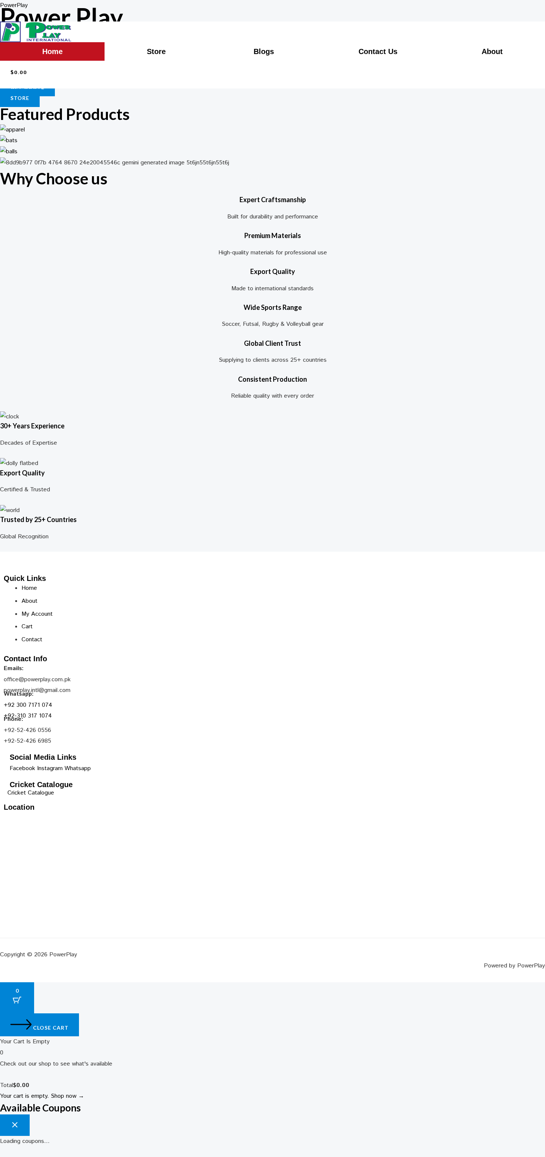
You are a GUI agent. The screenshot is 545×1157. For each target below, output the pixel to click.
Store (156, 51)
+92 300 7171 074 (28, 705)
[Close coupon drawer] (15, 1125)
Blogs (264, 51)
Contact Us (378, 51)
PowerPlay (14, 5)
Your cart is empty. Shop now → (42, 1096)
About (492, 51)
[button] (158, 51)
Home (52, 51)
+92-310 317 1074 (28, 716)
